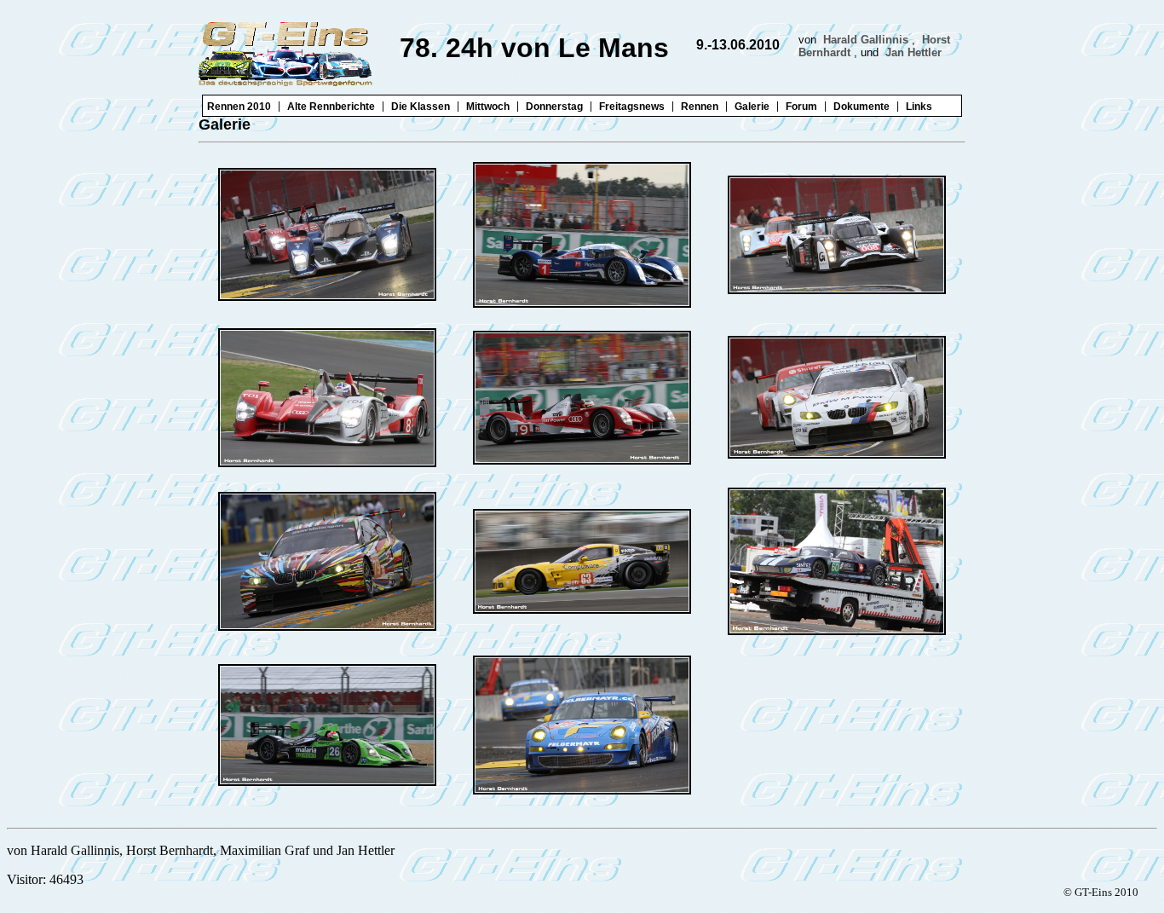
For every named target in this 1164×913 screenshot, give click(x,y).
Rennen (699, 107)
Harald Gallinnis (865, 39)
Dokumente (861, 107)
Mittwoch (488, 107)
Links (919, 107)
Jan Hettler (913, 52)
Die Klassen (420, 107)
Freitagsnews (632, 107)
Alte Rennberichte (331, 107)
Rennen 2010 (239, 107)
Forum (801, 107)
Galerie (752, 107)
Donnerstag (554, 107)
